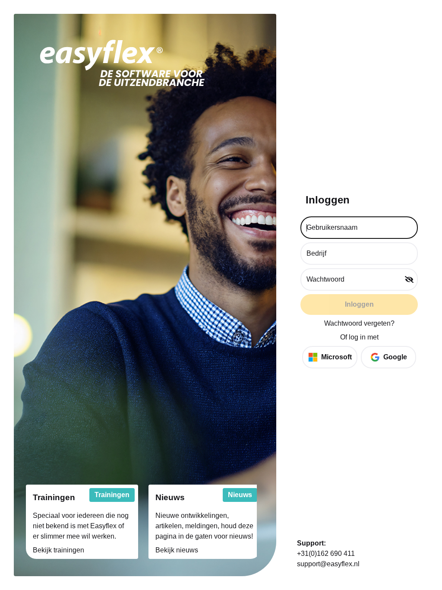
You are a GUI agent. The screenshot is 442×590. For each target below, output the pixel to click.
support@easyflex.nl (328, 564)
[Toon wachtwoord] (409, 279)
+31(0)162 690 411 (326, 553)
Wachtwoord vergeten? (359, 323)
